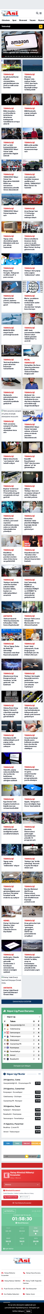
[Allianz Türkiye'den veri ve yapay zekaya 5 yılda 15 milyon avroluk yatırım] (32, 477)
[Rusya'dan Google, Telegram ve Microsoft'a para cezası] (11, 259)
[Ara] (37, 13)
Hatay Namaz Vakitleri (13, 1281)
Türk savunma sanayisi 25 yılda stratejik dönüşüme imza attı (10, 428)
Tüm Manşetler (31, 1289)
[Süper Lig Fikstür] (39, 1074)
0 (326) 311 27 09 (11, 1197)
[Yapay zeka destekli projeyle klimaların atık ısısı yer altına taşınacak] (11, 227)
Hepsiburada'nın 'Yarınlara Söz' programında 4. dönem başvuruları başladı (32, 557)
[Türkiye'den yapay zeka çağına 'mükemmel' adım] (32, 259)
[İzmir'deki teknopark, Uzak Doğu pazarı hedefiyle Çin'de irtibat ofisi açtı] (32, 635)
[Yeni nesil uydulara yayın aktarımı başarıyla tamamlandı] (11, 350)
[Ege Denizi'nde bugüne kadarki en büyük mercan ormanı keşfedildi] (11, 790)
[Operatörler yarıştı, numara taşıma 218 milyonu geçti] (11, 287)
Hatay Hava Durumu (33, 1273)
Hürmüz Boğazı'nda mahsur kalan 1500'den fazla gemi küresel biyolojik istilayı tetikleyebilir (30, 83)
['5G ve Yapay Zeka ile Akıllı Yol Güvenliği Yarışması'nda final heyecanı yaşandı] (11, 635)
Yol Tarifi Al (25, 1197)
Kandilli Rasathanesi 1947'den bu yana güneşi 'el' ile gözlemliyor (32, 463)
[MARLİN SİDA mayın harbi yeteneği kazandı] (11, 319)
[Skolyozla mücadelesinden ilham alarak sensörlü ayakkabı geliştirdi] (11, 383)
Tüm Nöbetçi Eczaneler (23, 1203)
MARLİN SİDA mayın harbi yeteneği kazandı (10, 332)
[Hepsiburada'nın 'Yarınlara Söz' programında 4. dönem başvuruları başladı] (32, 541)
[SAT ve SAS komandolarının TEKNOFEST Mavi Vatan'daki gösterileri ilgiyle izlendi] (11, 133)
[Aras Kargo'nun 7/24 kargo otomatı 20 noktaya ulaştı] (32, 199)
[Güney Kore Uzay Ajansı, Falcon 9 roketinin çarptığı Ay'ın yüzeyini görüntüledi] (11, 696)
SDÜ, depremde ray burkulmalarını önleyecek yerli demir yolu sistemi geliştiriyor (32, 712)
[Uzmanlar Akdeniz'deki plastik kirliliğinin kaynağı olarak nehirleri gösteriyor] (32, 507)
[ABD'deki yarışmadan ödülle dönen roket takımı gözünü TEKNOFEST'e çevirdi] (32, 319)
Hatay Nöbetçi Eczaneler (8, 1274)
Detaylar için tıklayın (22, 1066)
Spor (14, 20)
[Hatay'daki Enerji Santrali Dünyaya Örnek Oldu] (11, 980)
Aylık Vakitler (9, 1249)
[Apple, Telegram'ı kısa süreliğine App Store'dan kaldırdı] (32, 790)
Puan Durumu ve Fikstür (12, 1289)
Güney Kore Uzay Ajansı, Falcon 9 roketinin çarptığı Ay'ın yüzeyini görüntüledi (10, 712)
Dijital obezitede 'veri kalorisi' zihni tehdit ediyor (11, 461)
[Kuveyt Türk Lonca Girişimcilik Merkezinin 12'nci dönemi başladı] (32, 607)
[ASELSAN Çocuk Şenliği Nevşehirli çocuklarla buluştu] (11, 818)
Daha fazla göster (22, 1002)
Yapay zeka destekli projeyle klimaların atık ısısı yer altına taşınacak (11, 243)
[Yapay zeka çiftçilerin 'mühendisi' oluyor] (11, 850)
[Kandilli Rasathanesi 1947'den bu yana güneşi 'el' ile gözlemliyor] (32, 447)
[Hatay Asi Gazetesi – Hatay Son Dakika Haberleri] (9, 13)
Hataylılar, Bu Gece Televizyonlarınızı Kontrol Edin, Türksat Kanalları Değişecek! (32, 369)
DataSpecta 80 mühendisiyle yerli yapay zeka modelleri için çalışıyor (11, 742)
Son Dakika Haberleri (11, 1294)
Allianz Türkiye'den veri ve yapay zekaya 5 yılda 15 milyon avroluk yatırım (32, 493)
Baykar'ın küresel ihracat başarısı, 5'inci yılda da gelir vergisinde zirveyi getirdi (11, 493)
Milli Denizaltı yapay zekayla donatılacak (30, 113)
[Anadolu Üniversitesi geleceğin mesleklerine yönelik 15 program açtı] (32, 818)
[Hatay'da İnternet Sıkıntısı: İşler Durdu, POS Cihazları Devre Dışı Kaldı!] (11, 911)
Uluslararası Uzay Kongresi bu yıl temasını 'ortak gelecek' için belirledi (10, 680)
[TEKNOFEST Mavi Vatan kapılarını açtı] (11, 199)
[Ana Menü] (40, 13)
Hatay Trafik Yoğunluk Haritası (32, 1282)
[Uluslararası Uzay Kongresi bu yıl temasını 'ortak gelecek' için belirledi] (11, 664)
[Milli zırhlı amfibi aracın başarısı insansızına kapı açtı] (32, 133)
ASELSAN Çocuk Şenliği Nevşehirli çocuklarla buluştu (11, 832)
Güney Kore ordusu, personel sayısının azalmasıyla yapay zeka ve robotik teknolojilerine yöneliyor (11, 525)
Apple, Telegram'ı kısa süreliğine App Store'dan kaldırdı (32, 804)
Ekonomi (23, 20)
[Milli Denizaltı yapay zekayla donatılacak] (32, 99)
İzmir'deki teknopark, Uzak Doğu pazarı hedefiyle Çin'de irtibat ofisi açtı (31, 650)
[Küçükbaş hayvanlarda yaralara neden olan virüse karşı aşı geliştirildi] (11, 541)
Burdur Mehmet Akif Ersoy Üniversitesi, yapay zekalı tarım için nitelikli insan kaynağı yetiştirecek (32, 895)
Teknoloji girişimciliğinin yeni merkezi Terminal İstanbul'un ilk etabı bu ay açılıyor (11, 893)
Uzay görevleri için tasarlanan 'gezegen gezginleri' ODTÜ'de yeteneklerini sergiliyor (32, 929)
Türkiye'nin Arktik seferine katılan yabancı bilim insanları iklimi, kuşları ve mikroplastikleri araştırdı (11, 589)
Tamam (28, 1311)
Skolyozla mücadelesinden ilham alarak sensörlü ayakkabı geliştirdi (11, 399)
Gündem (6, 20)
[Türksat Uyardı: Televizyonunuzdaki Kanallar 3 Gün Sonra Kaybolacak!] (11, 607)
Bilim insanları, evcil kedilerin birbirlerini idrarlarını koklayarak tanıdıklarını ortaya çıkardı (11, 117)
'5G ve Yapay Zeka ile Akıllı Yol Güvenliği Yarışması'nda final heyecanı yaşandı (11, 650)
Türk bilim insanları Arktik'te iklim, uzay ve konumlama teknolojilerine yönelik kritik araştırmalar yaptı (32, 963)
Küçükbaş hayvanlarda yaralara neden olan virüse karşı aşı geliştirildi (10, 557)
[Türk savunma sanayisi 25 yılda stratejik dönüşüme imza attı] (11, 414)
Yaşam (32, 20)
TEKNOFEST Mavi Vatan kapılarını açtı (10, 213)
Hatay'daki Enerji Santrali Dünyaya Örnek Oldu (10, 992)
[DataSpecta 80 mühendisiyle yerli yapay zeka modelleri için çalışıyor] (11, 726)
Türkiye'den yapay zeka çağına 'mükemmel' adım (32, 273)
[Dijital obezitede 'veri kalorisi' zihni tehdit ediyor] (11, 447)
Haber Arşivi (30, 1294)
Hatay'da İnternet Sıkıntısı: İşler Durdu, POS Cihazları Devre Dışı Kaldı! (11, 927)
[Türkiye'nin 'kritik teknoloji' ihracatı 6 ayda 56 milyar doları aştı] (32, 850)
